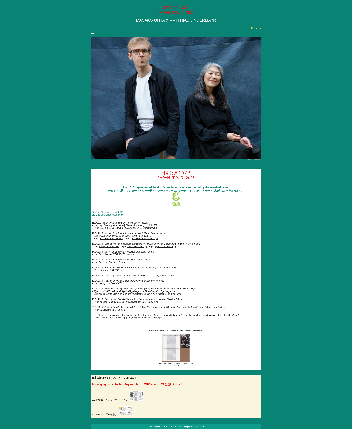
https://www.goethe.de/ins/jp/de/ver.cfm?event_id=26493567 (128, 225)
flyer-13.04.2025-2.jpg (166, 246)
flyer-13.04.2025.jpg (137, 246)
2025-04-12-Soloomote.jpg (145, 238)
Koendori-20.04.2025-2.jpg (145, 302)
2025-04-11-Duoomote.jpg (144, 228)
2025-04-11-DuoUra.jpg (111, 228)
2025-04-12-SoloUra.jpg (111, 238)
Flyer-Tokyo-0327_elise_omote (160, 291)
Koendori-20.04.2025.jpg (112, 302)
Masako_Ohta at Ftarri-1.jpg (113, 318)
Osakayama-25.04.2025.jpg (113, 310)
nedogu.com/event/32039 (111, 283)
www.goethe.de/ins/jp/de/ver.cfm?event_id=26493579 (125, 236)
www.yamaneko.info (109, 246)
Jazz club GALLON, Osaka (112, 262)
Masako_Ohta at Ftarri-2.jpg (148, 318)
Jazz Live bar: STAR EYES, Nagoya (116, 254)
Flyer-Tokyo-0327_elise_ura (127, 291)
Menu (92, 32)
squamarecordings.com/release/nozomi (176, 363)
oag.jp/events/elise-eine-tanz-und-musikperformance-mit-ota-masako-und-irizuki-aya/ (140, 294)
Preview (176, 365)
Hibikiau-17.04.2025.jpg (111, 270)
